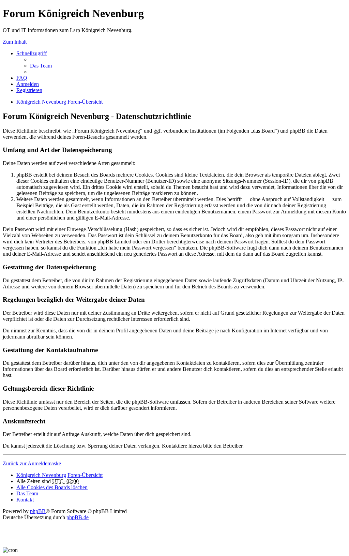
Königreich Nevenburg (41, 102)
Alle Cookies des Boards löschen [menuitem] (52, 487)
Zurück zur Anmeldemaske (32, 463)
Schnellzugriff (31, 53)
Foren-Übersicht (85, 102)
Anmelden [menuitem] (27, 84)
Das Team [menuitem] (41, 66)
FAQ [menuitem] (21, 78)
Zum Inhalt (15, 42)
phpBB (38, 511)
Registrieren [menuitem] (29, 90)
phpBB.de (77, 517)
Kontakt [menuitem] (25, 499)
